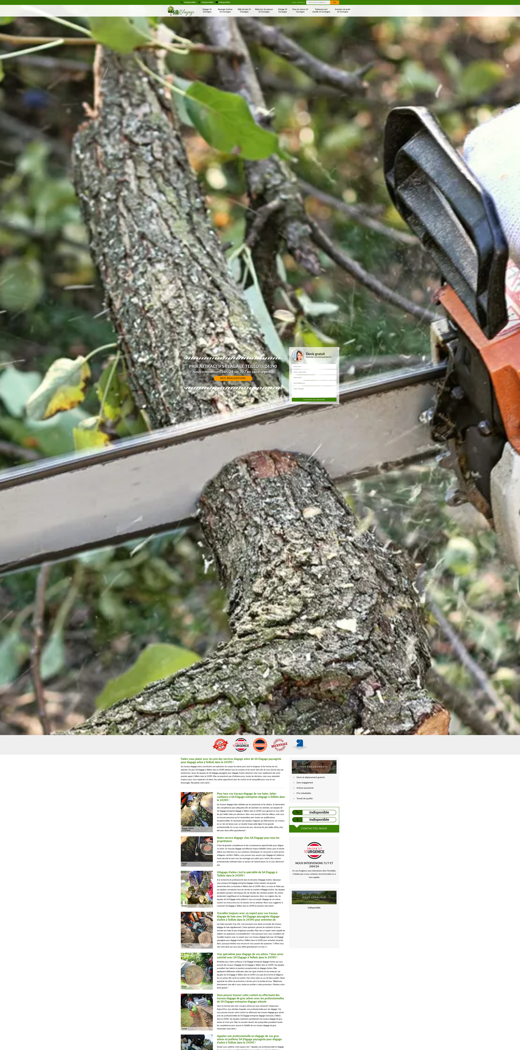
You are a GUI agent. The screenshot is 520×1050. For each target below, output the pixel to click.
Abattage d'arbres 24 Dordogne (225, 11)
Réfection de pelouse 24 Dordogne (264, 11)
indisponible (189, 2)
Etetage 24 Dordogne (282, 11)
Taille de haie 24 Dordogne (244, 11)
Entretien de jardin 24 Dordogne (342, 11)
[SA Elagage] (181, 11)
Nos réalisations (233, 378)
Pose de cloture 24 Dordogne (300, 11)
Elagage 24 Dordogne (207, 11)
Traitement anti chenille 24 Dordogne (321, 11)
